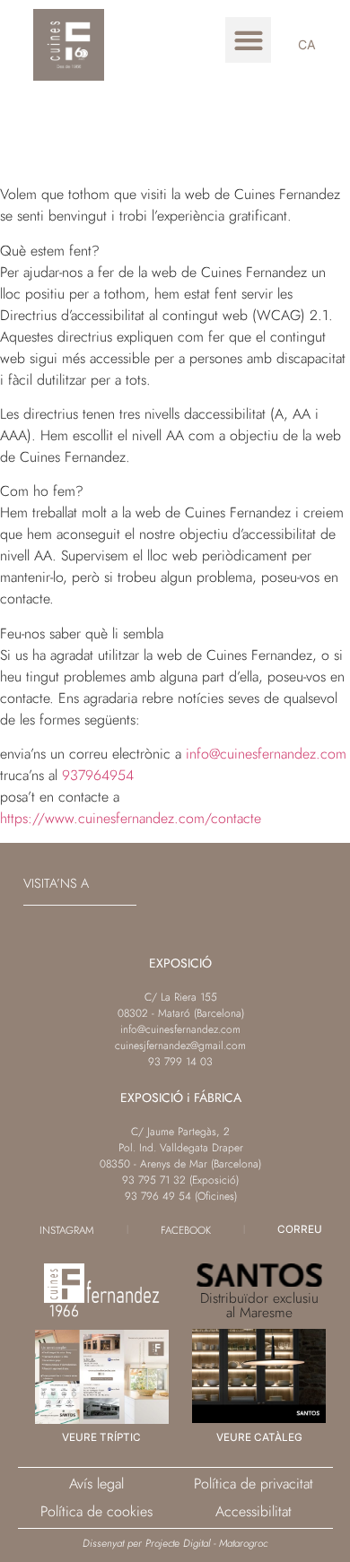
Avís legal (96, 1483)
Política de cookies (96, 1511)
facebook (186, 1229)
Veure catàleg (259, 1437)
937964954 (98, 775)
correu (299, 1229)
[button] (248, 40)
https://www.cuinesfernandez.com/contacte (130, 818)
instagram (66, 1229)
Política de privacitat (253, 1483)
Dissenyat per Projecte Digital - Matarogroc (175, 1542)
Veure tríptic (101, 1437)
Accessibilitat (253, 1511)
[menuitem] (307, 44)
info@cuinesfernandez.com (266, 753)
